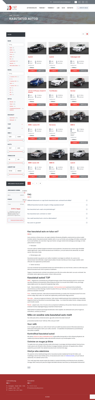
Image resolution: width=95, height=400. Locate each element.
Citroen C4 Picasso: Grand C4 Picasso (37, 91)
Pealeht (16, 15)
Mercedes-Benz (14, 65)
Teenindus (51, 7)
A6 (10, 92)
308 (11, 83)
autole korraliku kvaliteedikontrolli (43, 336)
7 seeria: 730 (13, 85)
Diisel (11, 104)
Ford (11, 54)
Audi (11, 47)
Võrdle (32, 67)
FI (86, 2)
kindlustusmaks (70, 356)
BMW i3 (73, 125)
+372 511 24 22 (33, 386)
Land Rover (13, 61)
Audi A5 (30, 57)
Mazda (11, 63)
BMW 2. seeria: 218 (33, 125)
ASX (11, 94)
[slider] (24, 192)
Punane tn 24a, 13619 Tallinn (15, 390)
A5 (10, 90)
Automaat (12, 117)
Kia (10, 59)
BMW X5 (51, 163)
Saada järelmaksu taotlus (17, 220)
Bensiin (11, 101)
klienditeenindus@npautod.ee (36, 388)
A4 (10, 88)
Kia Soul (73, 91)
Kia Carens (52, 125)
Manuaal (12, 120)
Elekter (11, 106)
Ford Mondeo (53, 91)
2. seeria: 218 (13, 76)
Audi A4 (73, 163)
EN (83, 2)
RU (79, 2)
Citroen (11, 52)
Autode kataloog (32, 7)
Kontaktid (70, 7)
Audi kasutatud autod (60, 287)
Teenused (42, 7)
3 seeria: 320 (13, 81)
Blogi (63, 7)
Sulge (28, 367)
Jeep (11, 56)
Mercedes (30, 298)
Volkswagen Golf (75, 57)
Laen (58, 7)
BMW (11, 50)
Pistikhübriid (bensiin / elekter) (15, 109)
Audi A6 (51, 57)
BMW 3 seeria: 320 (33, 163)
